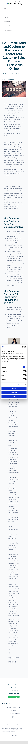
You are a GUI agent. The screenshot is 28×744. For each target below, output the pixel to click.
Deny (14, 396)
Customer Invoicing (11, 76)
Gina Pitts (5, 73)
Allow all (14, 388)
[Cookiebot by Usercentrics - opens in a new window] (21, 347)
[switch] (25, 371)
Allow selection (14, 392)
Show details (21, 384)
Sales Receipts (11, 79)
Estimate (17, 76)
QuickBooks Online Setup (14, 78)
